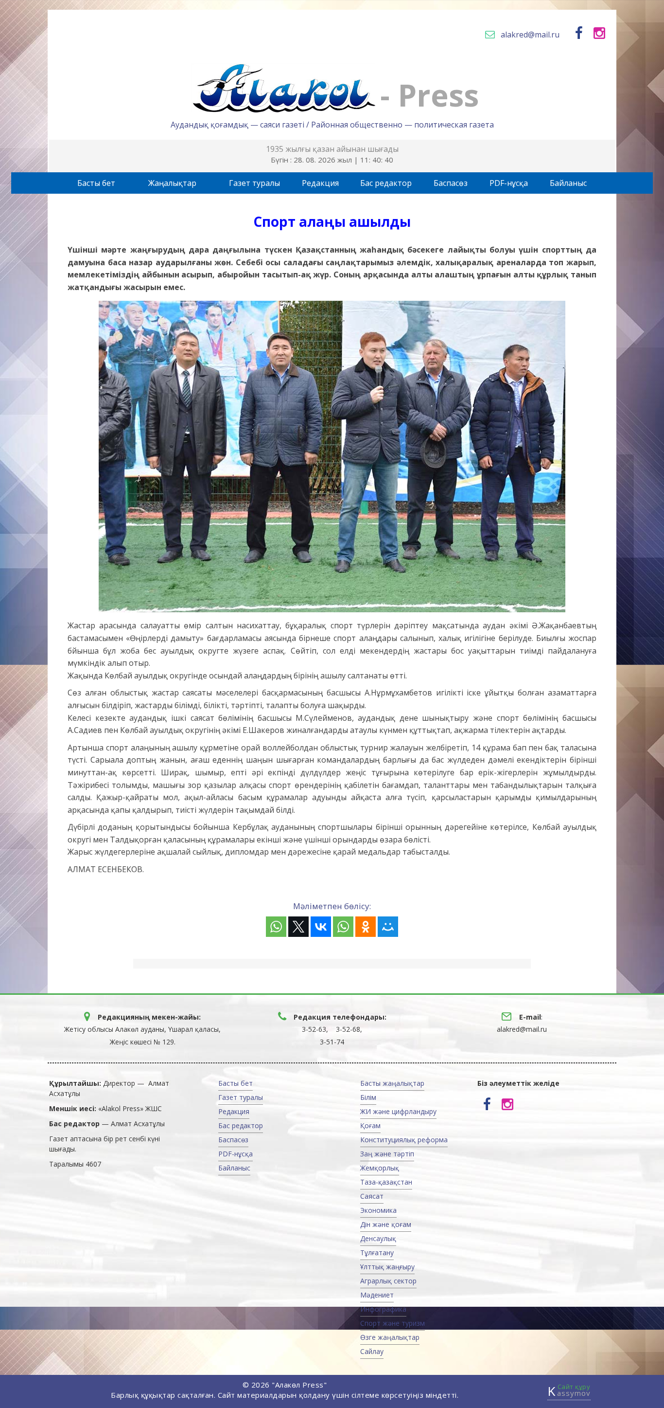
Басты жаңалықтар (392, 1083)
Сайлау (372, 1351)
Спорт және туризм (392, 1323)
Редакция (320, 183)
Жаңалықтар (172, 183)
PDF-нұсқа (508, 183)
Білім (368, 1097)
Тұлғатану (377, 1252)
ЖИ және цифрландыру (398, 1111)
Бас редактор (386, 183)
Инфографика (383, 1309)
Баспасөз (451, 183)
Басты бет (96, 183)
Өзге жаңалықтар (389, 1337)
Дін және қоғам (385, 1224)
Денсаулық (378, 1238)
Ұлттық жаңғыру (387, 1266)
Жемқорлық (379, 1167)
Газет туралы (254, 183)
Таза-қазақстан (386, 1182)
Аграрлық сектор (388, 1280)
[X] (298, 926)
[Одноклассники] (365, 926)
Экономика (378, 1210)
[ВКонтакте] (321, 926)
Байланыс (568, 183)
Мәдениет (377, 1294)
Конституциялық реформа (404, 1139)
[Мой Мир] (388, 926)
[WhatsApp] (276, 926)
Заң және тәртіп (387, 1153)
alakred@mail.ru (530, 34)
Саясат (372, 1196)
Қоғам (370, 1125)
